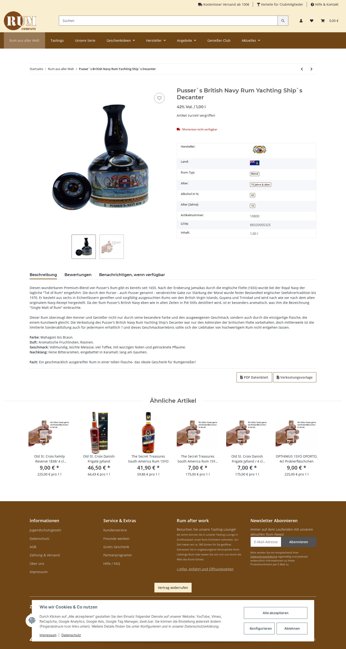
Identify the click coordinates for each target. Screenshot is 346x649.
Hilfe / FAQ (111, 563)
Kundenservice (115, 530)
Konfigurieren (261, 628)
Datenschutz (39, 538)
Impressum (39, 572)
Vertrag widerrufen (173, 587)
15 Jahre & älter (260, 184)
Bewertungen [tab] (78, 275)
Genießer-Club (218, 40)
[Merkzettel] (311, 20)
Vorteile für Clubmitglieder (281, 4)
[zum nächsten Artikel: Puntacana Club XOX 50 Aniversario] (311, 69)
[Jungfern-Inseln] (254, 162)
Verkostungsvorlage (296, 377)
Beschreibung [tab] (43, 275)
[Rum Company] (20, 20)
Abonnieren (298, 542)
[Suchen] (283, 21)
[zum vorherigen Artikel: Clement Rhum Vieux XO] (302, 69)
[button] (301, 20)
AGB (33, 547)
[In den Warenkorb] (33, 84)
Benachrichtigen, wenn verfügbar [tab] (132, 275)
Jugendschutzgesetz (45, 530)
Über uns (37, 563)
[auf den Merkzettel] (159, 98)
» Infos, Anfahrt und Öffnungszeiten (205, 569)
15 (252, 205)
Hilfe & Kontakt (326, 4)
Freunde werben (116, 538)
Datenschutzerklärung (263, 556)
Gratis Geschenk (116, 547)
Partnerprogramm (117, 555)
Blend (254, 173)
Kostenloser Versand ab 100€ (225, 4)
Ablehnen (292, 628)
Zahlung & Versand (45, 555)
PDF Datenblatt (255, 377)
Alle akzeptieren (276, 613)
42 (252, 195)
